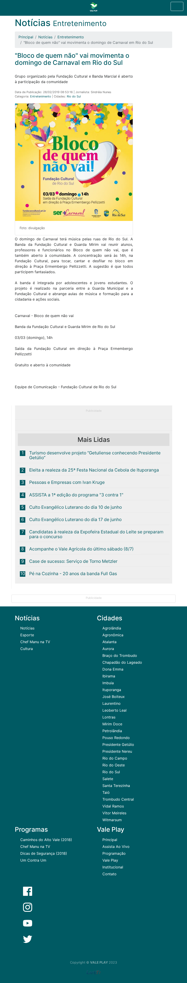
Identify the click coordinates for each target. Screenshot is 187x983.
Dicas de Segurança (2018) (43, 853)
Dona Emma (112, 669)
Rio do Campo (114, 758)
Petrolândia (112, 731)
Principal (25, 37)
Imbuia (108, 683)
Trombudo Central (118, 799)
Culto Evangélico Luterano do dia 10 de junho (75, 507)
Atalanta (109, 642)
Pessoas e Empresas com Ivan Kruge (67, 482)
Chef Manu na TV (35, 642)
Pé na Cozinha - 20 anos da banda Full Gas (73, 573)
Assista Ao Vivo (116, 846)
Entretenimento (70, 37)
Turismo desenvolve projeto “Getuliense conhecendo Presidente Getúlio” (95, 455)
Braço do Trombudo (119, 655)
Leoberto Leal (114, 710)
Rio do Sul (74, 96)
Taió (106, 792)
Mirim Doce (112, 724)
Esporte (27, 635)
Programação (114, 853)
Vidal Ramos (113, 806)
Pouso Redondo (116, 737)
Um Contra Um (33, 860)
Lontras (108, 717)
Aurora (108, 648)
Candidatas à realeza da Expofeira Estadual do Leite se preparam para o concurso (96, 534)
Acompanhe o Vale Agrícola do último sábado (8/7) (81, 549)
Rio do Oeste (113, 765)
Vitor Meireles (114, 813)
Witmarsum (112, 820)
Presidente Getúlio (118, 744)
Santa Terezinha (116, 785)
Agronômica (112, 635)
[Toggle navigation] (177, 6)
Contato (109, 874)
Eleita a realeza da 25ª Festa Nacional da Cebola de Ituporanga (94, 470)
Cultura (26, 648)
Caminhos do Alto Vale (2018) (46, 839)
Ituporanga (111, 689)
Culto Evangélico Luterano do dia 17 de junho (75, 519)
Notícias (45, 37)
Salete (107, 778)
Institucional (112, 867)
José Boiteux (113, 696)
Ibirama (108, 676)
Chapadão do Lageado (122, 662)
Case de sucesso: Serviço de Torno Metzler (73, 561)
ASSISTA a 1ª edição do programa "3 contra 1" (76, 495)
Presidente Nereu (117, 751)
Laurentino (111, 703)
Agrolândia (111, 628)
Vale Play (110, 860)
